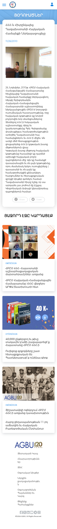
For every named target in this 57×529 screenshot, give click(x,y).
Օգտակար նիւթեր (28, 472)
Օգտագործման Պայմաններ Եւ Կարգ (27, 492)
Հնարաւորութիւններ (28, 460)
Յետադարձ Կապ (28, 453)
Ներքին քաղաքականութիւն (29, 481)
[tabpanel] (28, 62)
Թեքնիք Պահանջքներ (26, 503)
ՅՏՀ (20, 467)
